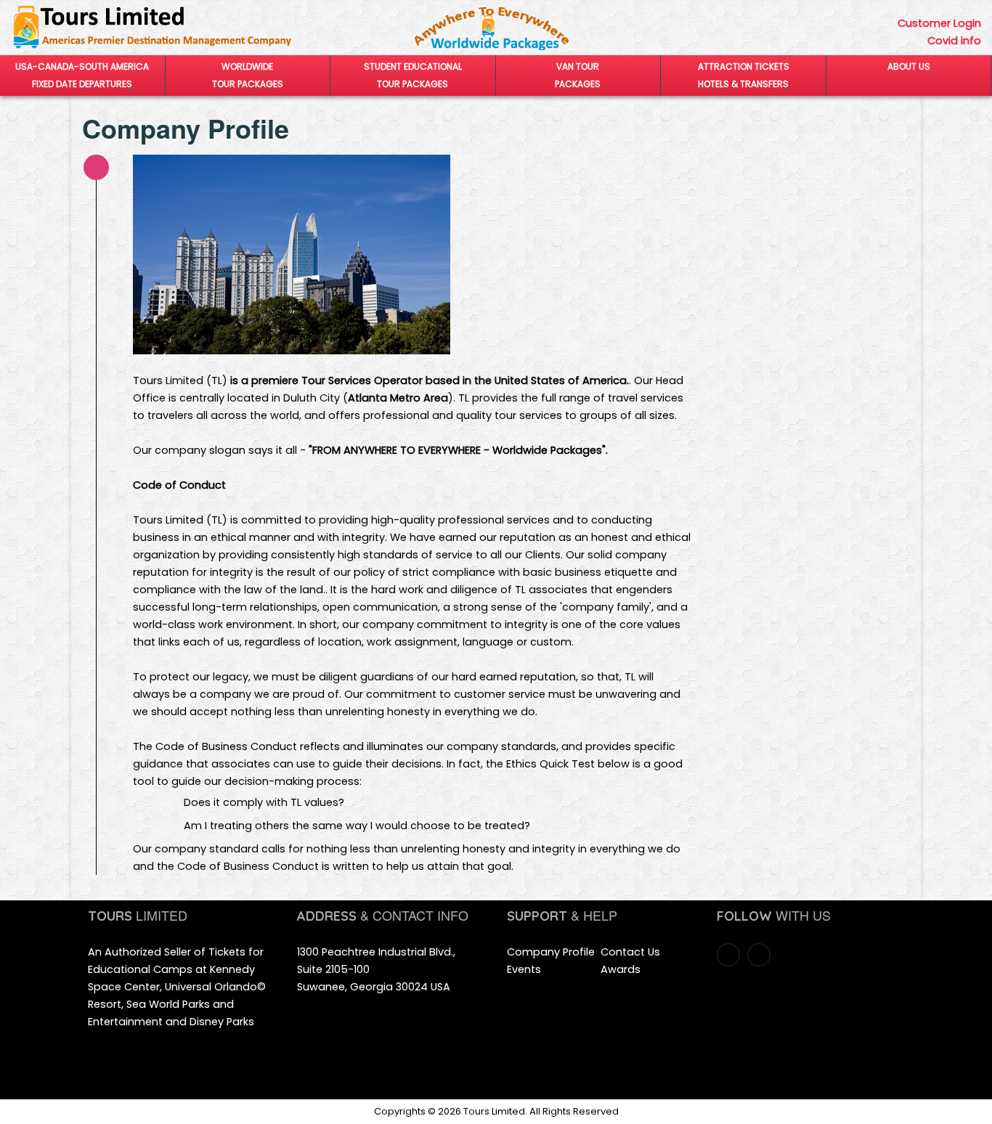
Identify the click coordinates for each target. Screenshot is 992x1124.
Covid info (954, 40)
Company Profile (551, 952)
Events (524, 969)
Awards (621, 969)
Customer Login (939, 23)
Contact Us (630, 952)
